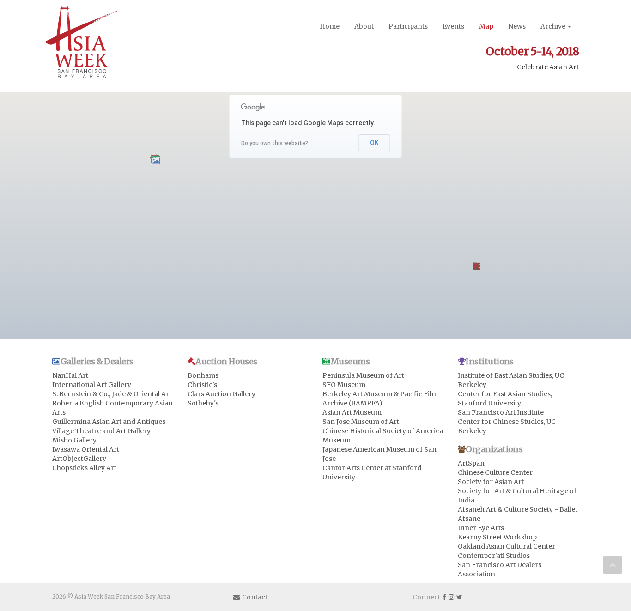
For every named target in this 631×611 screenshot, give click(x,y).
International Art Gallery (91, 385)
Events (453, 26)
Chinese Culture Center (495, 472)
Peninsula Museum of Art (363, 375)
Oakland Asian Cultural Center (506, 546)
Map (486, 26)
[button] (156, 161)
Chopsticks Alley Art (84, 468)
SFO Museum (343, 385)
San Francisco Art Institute (501, 412)
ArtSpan (471, 463)
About (364, 26)
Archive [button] (553, 26)
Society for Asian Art (491, 482)
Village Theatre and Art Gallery (101, 431)
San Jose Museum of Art (360, 421)
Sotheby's (203, 403)
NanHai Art (70, 375)
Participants (408, 26)
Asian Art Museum (352, 412)
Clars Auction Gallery (221, 394)
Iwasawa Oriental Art (85, 449)
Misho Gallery (74, 440)
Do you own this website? (274, 143)
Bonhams (203, 375)
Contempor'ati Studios (494, 555)
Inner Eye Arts (481, 528)
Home (330, 26)
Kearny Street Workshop (497, 537)
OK (374, 142)
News (517, 26)
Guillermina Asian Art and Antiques (108, 421)
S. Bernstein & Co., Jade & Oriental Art (111, 394)
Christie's (202, 385)
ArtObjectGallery (79, 458)
